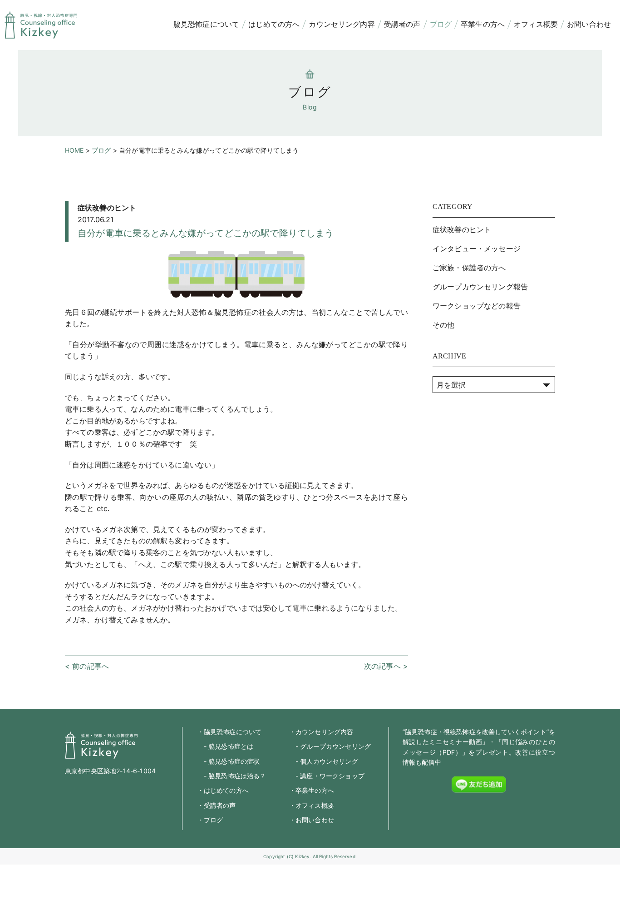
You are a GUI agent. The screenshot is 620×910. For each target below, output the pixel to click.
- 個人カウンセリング (323, 761)
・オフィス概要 (311, 805)
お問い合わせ (589, 24)
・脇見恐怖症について (229, 732)
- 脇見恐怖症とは (225, 746)
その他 (443, 324)
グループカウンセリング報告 (480, 286)
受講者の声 (402, 24)
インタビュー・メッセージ (477, 248)
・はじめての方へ (223, 790)
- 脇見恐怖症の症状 (228, 761)
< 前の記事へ (87, 666)
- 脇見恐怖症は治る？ (231, 776)
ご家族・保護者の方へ (469, 267)
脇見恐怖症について (206, 24)
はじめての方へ (274, 24)
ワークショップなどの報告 (477, 305)
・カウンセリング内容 (321, 732)
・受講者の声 (216, 805)
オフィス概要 (536, 24)
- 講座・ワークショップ (326, 776)
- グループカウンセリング (330, 746)
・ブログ (210, 820)
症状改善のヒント (107, 207)
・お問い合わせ (311, 820)
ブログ (441, 24)
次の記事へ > (386, 666)
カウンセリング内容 (341, 24)
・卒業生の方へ (311, 790)
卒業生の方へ (483, 24)
